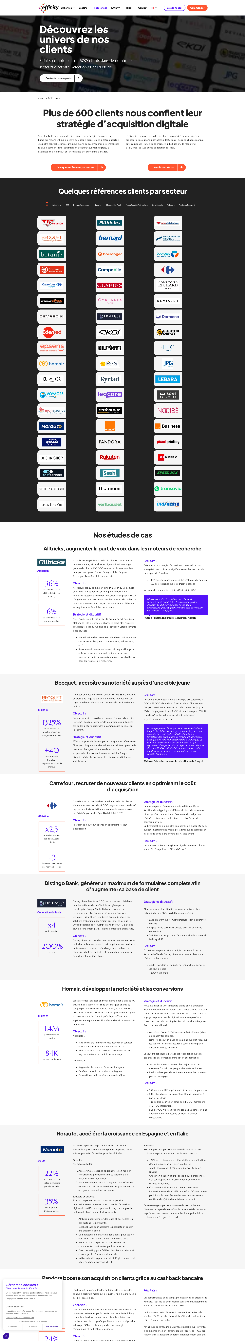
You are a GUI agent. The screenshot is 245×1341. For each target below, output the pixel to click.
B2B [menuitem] (67, 205)
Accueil (41, 98)
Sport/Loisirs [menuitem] (157, 205)
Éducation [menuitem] (97, 205)
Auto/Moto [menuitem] (57, 205)
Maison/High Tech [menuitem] (113, 205)
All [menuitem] (47, 205)
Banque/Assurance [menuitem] (81, 205)
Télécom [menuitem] (171, 205)
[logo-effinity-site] (48, 3)
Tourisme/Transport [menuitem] (187, 205)
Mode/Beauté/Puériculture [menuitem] (136, 205)
